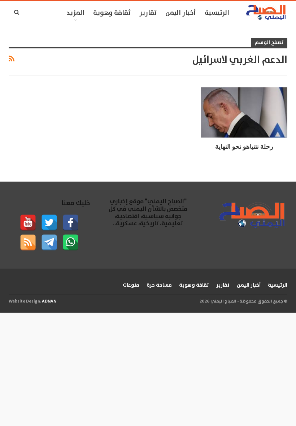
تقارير (148, 13)
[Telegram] (49, 242)
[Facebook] (70, 222)
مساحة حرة (159, 285)
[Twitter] (49, 222)
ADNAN (49, 301)
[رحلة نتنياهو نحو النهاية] (244, 112)
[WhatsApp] (70, 242)
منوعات (131, 285)
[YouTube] (28, 222)
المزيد (75, 13)
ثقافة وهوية (112, 13)
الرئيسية (217, 13)
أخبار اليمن (180, 13)
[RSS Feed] (28, 242)
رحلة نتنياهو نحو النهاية (244, 146)
